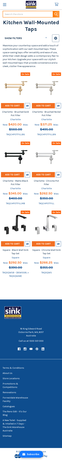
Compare (27, 105)
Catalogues (9, 406)
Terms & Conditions (13, 367)
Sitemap (7, 435)
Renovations (9, 392)
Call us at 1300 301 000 (31, 340)
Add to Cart (12, 105)
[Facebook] (19, 349)
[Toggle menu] (4, 4)
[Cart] (57, 4)
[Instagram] (25, 349)
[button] (55, 38)
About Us (7, 373)
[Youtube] (31, 349)
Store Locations (11, 378)
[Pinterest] (37, 349)
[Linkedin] (42, 349)
